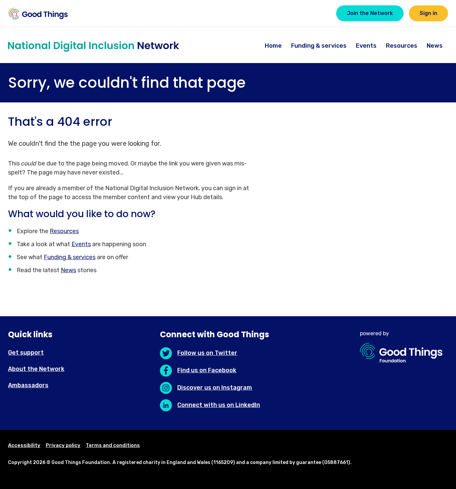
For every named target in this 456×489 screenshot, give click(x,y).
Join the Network (370, 13)
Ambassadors (28, 385)
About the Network (36, 369)
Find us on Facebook (206, 370)
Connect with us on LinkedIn (218, 405)
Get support (26, 352)
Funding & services (319, 45)
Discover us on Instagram (214, 387)
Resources (401, 45)
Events (366, 45)
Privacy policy (63, 445)
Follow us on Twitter (207, 353)
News (435, 45)
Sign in (428, 13)
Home (273, 45)
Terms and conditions (113, 445)
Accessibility (24, 445)
